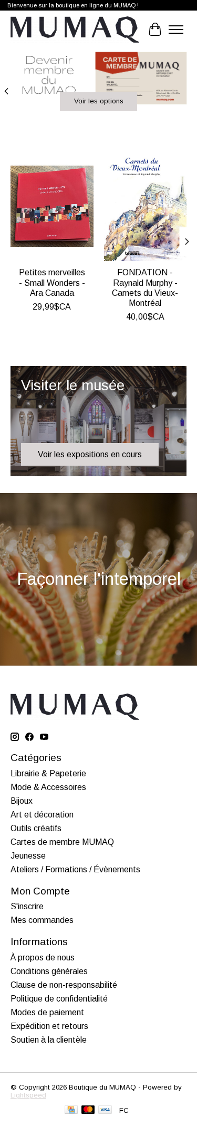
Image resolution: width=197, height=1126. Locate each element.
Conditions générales (49, 971)
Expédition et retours (49, 1026)
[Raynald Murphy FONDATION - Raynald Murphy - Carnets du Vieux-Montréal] (145, 206)
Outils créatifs (36, 828)
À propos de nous (43, 957)
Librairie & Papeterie (48, 773)
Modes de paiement (47, 1012)
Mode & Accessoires (48, 787)
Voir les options (98, 101)
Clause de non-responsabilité (64, 984)
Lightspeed (28, 1095)
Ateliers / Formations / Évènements (75, 869)
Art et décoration (42, 814)
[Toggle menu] (175, 29)
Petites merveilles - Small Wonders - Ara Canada (52, 282)
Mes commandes (42, 920)
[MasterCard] (88, 1110)
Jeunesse (28, 855)
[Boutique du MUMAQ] (75, 29)
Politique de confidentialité (59, 998)
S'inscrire (27, 906)
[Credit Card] (71, 1110)
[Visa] (105, 1110)
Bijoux (22, 800)
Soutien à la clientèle (49, 1039)
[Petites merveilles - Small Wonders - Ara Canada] (52, 206)
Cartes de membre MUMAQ (62, 842)
